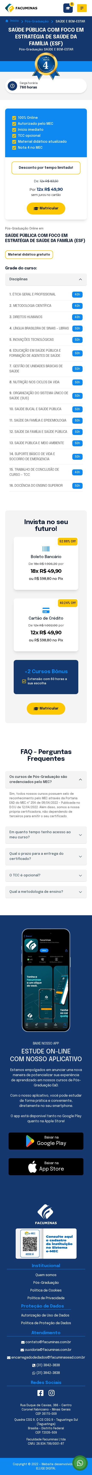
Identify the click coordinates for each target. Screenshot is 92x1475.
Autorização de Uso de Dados (45, 1315)
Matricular (49, 208)
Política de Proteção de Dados (46, 1323)
